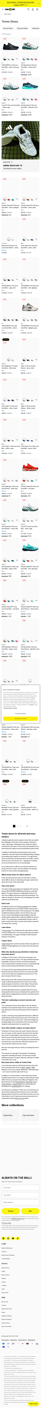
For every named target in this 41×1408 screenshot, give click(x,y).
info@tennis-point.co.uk (17, 1218)
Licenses (4, 1251)
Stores (3, 1312)
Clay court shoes (15, 889)
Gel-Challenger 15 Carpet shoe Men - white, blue (10, 367)
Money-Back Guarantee (8, 1255)
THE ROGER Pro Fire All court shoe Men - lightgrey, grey (30, 327)
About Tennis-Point (7, 1309)
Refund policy (31, 1340)
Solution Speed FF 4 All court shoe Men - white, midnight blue (10, 207)
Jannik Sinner (17, 1084)
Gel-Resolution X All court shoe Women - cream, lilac (10, 527)
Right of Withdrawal (7, 1248)
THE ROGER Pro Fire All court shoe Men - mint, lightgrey (30, 287)
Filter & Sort (33, 1404)
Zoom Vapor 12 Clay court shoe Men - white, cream (10, 407)
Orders (3, 1271)
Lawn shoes (7, 930)
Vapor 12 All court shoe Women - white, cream (28, 407)
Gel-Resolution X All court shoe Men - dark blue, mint (29, 106)
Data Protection (8, 708)
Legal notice (13, 1340)
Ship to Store (5, 1292)
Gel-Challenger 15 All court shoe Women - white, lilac (10, 487)
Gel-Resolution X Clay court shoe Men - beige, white (10, 568)
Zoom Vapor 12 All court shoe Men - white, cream (11, 447)
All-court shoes (23, 906)
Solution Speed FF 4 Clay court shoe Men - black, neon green (30, 810)
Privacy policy (5, 1340)
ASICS (23, 1067)
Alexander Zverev (31, 1082)
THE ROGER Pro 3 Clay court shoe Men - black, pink (10, 768)
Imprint (15, 708)
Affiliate (4, 1278)
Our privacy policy (6, 1223)
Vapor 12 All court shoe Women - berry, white (28, 367)
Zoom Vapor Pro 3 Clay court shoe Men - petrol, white (30, 447)
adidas (28, 1067)
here (32, 704)
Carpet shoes (6, 944)
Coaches (4, 1285)
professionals (16, 1086)
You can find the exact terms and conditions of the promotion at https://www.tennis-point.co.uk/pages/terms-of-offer (20, 1402)
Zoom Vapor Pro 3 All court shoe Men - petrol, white (29, 247)
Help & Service (5, 1268)
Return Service (5, 1275)
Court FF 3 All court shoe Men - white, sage (11, 106)
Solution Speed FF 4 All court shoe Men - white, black (30, 206)
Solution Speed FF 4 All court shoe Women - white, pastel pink (30, 609)
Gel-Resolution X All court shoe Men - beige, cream (10, 648)
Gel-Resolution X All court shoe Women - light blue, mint (30, 648)
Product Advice (6, 1323)
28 (27, 826)
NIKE (33, 1067)
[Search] (28, 9)
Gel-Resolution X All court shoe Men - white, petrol (29, 66)
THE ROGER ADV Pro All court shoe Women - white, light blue (30, 769)
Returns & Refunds (7, 1319)
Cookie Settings (6, 1258)
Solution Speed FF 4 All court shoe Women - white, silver (10, 728)
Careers (4, 1282)
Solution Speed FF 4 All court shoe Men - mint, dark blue (30, 568)
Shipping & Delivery (7, 1316)
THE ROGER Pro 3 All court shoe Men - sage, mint (10, 287)
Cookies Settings (20, 713)
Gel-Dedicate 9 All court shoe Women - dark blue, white (30, 728)
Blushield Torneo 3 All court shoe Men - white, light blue (10, 808)
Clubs (3, 1289)
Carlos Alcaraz (6, 1084)
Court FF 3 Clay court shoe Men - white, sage (29, 527)
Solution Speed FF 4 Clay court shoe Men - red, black (10, 608)
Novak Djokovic (20, 1082)
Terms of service (22, 1340)
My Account (5, 1301)
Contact (4, 1305)
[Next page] (30, 826)
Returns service (20, 1098)
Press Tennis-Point (6, 1326)
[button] (2, 9)
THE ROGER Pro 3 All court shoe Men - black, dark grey (10, 66)
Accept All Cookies (20, 718)
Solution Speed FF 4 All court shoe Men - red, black (30, 487)
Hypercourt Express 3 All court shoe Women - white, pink (10, 248)
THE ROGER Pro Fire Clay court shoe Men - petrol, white (9, 328)
